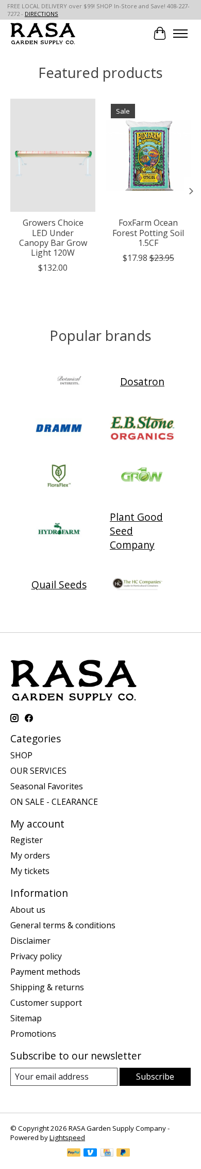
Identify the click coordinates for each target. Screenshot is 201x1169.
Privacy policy (36, 956)
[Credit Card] (106, 1153)
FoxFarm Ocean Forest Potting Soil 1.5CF (148, 232)
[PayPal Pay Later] (123, 1153)
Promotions (33, 1033)
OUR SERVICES (38, 770)
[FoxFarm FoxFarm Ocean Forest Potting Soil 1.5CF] (148, 155)
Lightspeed (67, 1137)
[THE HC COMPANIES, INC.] (137, 584)
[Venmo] (90, 1153)
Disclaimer (30, 940)
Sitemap (26, 1018)
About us (27, 909)
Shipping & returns (47, 987)
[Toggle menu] (180, 33)
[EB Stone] (142, 429)
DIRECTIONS (41, 14)
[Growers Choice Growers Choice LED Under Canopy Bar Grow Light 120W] (52, 155)
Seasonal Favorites (46, 786)
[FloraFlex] (58, 476)
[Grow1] (142, 476)
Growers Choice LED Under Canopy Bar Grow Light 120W (53, 238)
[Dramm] (58, 429)
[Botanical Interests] (69, 381)
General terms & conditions (62, 925)
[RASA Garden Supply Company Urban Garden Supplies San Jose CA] (42, 33)
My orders (30, 855)
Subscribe (155, 1076)
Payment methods (45, 971)
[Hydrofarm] (58, 530)
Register (26, 840)
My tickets (29, 871)
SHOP (21, 755)
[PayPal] (73, 1153)
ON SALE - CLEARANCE (54, 801)
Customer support (46, 1002)
